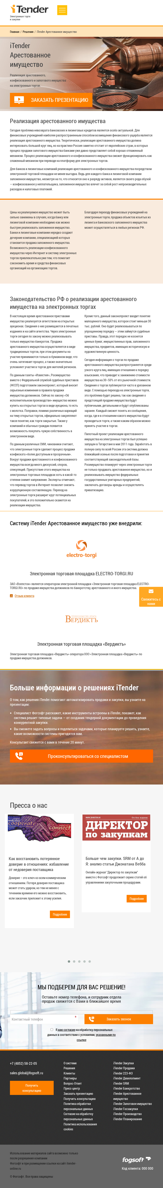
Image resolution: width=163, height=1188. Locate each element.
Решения (69, 1068)
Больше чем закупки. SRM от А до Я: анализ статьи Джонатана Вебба (116, 861)
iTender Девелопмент (127, 1078)
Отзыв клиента (24, 596)
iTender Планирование (127, 1119)
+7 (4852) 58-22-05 (23, 1063)
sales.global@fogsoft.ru (26, 1072)
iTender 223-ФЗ (123, 1073)
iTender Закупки (123, 1063)
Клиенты (69, 1073)
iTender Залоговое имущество (132, 1103)
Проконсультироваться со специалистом (88, 756)
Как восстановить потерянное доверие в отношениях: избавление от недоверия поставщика (39, 864)
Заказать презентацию (78, 1093)
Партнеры (70, 1078)
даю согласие (66, 1030)
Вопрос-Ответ (73, 1083)
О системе (70, 1063)
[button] (69, 961)
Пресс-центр (72, 1088)
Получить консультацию (80, 1099)
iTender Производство (127, 1114)
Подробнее (60, 914)
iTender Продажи (124, 1068)
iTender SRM (121, 1083)
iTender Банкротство (126, 1088)
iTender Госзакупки (125, 1109)
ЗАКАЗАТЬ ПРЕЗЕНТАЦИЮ (59, 99)
